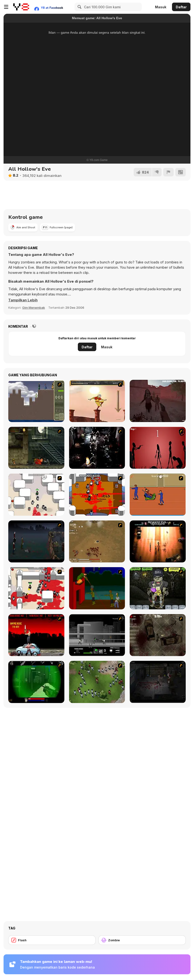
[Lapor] (168, 172)
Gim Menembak (33, 307)
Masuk (160, 7)
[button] (23, 300)
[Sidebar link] (6, 7)
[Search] (79, 7)
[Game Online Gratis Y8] (21, 6)
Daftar (181, 7)
